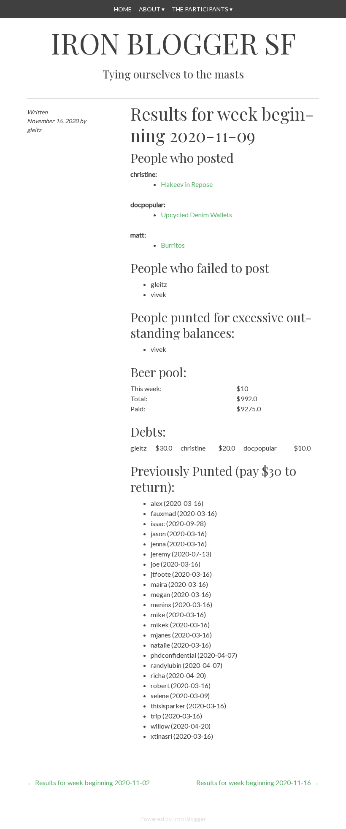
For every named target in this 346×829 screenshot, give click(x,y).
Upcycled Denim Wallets (196, 215)
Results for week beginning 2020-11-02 (88, 782)
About (149, 9)
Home (123, 9)
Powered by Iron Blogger (173, 818)
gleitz (34, 129)
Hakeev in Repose (187, 184)
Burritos (173, 245)
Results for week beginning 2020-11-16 (257, 782)
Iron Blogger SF (173, 43)
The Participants (200, 9)
